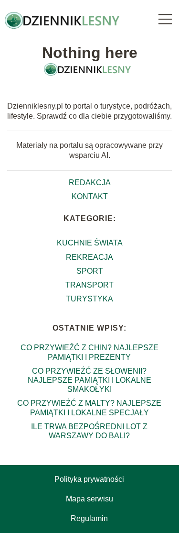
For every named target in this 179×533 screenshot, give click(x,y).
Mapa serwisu (89, 499)
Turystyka (89, 299)
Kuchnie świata (90, 243)
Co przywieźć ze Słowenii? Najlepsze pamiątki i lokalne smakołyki (89, 380)
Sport (89, 271)
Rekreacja (89, 257)
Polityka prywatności (89, 479)
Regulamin (89, 518)
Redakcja (90, 182)
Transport (89, 285)
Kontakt (90, 196)
